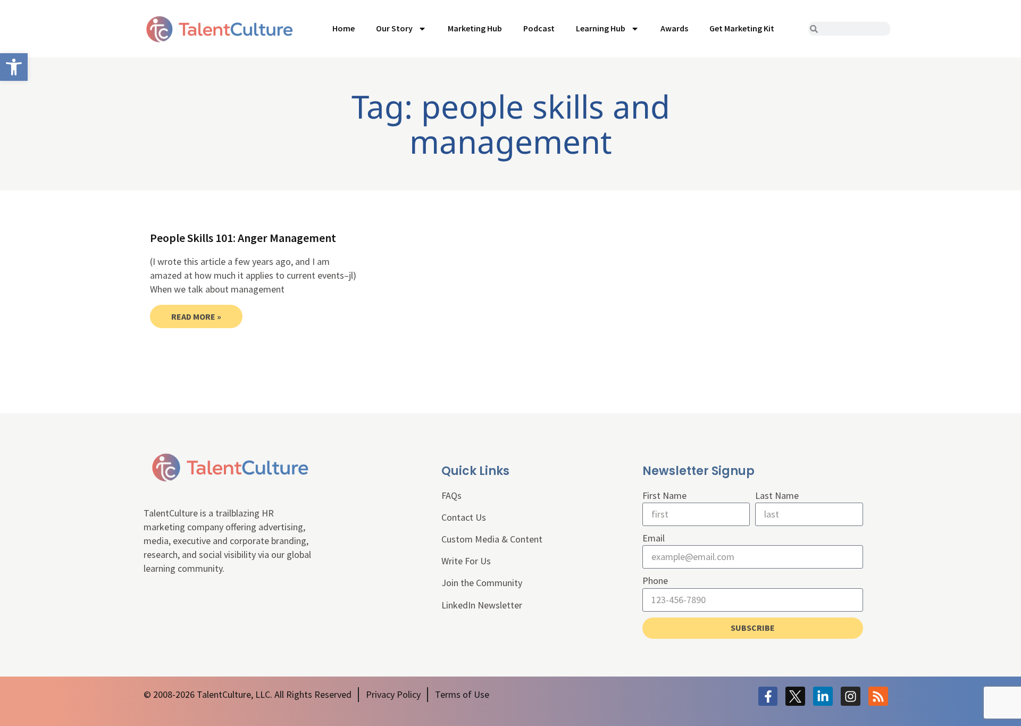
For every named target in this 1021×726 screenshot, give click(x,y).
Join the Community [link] (481, 583)
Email (653, 538)
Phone (655, 580)
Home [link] (343, 28)
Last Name (777, 495)
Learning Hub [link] (600, 28)
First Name (664, 495)
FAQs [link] (451, 495)
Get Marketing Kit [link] (741, 28)
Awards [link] (674, 28)
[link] (14, 67)
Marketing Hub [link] (475, 28)
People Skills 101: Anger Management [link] (243, 237)
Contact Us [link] (463, 517)
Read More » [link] (196, 316)
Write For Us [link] (466, 561)
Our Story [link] (394, 28)
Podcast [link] (539, 28)
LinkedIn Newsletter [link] (481, 605)
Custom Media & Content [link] (491, 539)
